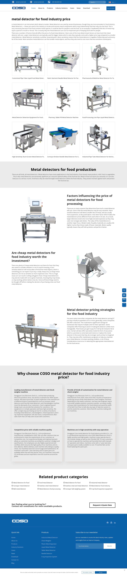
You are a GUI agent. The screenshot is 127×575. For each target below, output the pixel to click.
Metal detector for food (72, 483)
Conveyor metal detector (21, 486)
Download (86, 8)
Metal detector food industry (100, 486)
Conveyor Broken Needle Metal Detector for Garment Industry (68, 157)
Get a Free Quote (110, 8)
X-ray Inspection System (49, 557)
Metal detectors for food (21, 483)
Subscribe (109, 546)
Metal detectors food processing (49, 489)
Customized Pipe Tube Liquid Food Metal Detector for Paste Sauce (34, 78)
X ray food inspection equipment (101, 489)
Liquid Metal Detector (48, 547)
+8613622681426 (57, 2)
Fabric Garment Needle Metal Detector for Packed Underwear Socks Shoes (72, 78)
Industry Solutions (61, 8)
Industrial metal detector (99, 483)
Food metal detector (46, 483)
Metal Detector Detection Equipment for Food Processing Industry (34, 117)
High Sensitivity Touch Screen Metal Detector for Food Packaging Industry (36, 157)
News (79, 8)
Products (50, 8)
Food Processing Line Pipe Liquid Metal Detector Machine (101, 117)
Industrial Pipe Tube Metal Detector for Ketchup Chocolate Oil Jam (104, 157)
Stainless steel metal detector (49, 486)
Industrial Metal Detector (49, 537)
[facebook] (108, 522)
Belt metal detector (19, 489)
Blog (12, 563)
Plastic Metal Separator (49, 544)
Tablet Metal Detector (48, 550)
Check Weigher (46, 541)
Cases (72, 8)
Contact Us (96, 8)
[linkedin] (115, 522)
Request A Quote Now (102, 505)
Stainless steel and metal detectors (76, 486)
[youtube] (111, 522)
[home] (20, 523)
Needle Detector (46, 553)
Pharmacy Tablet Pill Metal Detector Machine (63, 117)
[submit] (104, 2)
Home (33, 8)
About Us (41, 8)
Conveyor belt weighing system (75, 489)
